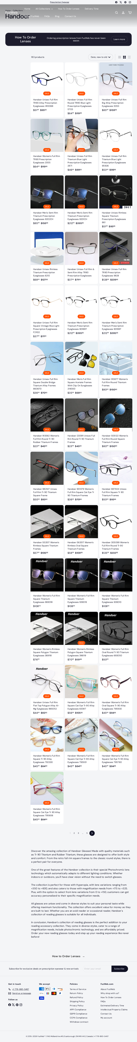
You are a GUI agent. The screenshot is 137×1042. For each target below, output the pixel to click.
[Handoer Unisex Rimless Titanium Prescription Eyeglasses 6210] (47, 258)
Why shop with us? (110, 993)
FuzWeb (11, 13)
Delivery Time (92, 8)
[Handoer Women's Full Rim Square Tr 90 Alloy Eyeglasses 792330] (47, 744)
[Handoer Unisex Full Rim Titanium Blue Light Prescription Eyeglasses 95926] (115, 146)
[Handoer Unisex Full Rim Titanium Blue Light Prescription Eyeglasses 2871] (81, 146)
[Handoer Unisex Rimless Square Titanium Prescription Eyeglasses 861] (115, 203)
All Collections (43, 8)
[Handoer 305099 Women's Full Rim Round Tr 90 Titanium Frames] (115, 531)
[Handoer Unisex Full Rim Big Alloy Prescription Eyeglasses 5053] (115, 88)
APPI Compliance (78, 1009)
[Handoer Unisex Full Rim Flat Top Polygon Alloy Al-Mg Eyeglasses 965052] (47, 691)
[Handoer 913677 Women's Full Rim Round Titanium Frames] (115, 368)
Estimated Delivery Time (112, 1005)
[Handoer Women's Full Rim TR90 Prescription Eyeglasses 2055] (47, 145)
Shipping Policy (77, 1001)
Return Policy (76, 993)
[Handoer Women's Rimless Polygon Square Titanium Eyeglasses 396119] (81, 638)
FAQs (47, 16)
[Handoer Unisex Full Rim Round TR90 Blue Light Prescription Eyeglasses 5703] (81, 90)
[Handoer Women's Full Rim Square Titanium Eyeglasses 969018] (47, 584)
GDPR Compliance (78, 1013)
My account (106, 1017)
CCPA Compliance (78, 1017)
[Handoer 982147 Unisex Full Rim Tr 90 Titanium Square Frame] (47, 478)
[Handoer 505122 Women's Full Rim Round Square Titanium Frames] (115, 424)
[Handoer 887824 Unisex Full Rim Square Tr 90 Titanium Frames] (115, 478)
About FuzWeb (31, 16)
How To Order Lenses (68, 8)
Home (27, 8)
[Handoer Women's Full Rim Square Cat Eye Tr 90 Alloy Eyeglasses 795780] (115, 744)
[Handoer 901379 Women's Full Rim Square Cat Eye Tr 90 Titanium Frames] (81, 478)
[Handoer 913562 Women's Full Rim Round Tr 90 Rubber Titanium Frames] (47, 424)
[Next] (92, 833)
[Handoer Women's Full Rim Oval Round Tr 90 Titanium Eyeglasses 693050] (115, 638)
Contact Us (70, 16)
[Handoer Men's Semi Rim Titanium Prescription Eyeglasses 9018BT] (81, 311)
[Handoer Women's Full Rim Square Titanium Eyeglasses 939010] (115, 584)
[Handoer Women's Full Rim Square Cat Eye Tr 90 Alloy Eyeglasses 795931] (81, 744)
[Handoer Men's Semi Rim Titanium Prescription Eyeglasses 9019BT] (115, 311)
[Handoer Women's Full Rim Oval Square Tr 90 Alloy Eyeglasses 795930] (115, 691)
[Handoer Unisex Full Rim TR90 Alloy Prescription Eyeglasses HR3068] (47, 88)
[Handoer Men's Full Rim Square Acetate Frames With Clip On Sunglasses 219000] (81, 369)
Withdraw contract (79, 1022)
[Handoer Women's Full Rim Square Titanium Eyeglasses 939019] (81, 584)
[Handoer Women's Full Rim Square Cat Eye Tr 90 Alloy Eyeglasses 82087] (81, 691)
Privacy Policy (76, 1005)
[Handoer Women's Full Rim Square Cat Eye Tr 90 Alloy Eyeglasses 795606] (47, 798)
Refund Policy (76, 997)
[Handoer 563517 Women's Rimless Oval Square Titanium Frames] (81, 531)
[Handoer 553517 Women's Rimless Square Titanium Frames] (47, 531)
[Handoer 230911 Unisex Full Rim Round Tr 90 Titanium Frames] (81, 424)
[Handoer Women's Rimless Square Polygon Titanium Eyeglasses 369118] (47, 638)
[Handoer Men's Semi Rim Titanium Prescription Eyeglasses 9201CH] (81, 201)
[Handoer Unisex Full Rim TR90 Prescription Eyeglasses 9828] (115, 258)
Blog (57, 16)
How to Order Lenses (68, 956)
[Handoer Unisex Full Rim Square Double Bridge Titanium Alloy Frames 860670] (47, 369)
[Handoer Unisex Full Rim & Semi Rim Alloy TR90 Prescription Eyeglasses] (81, 258)
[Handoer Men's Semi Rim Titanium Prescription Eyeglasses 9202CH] (47, 201)
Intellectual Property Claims (114, 1009)
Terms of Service (78, 989)
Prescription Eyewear (59, 2)
